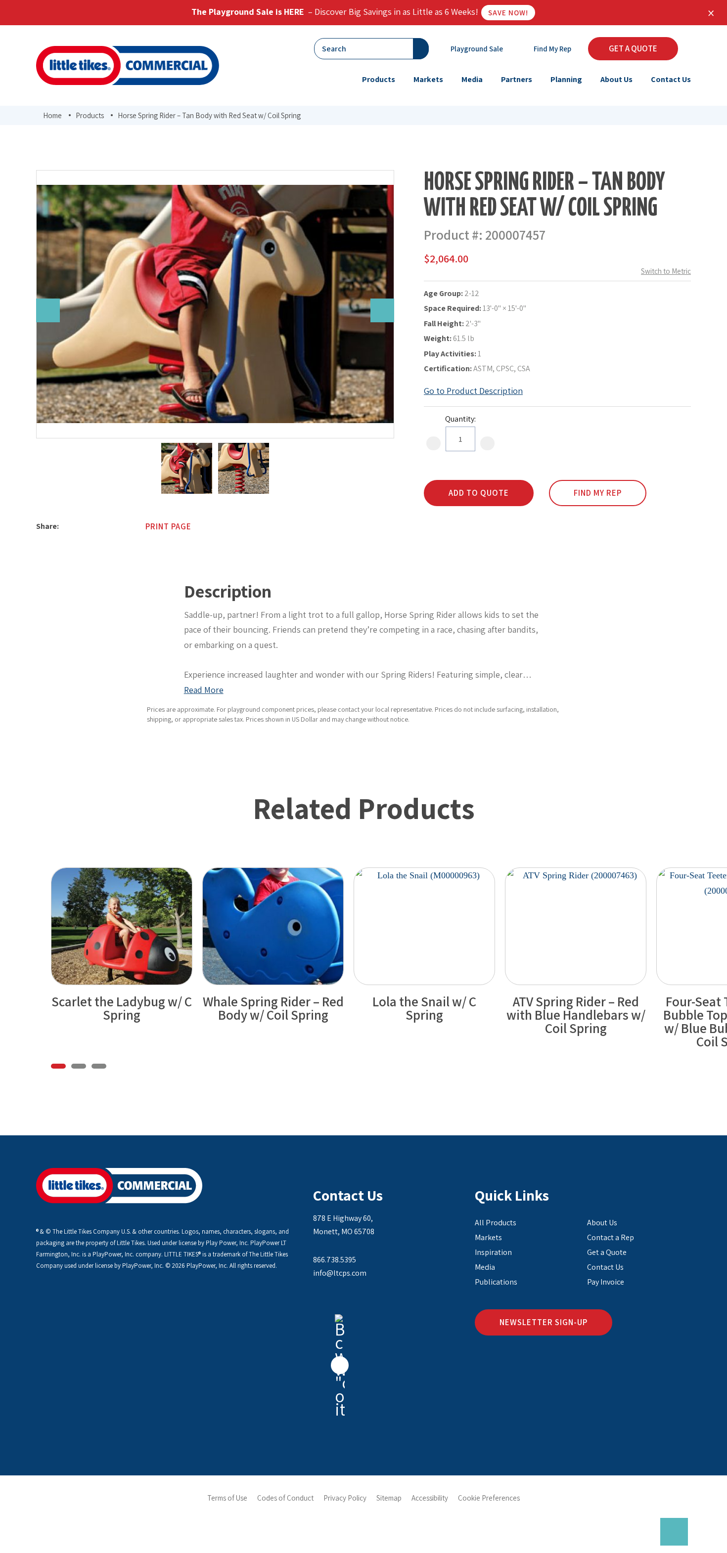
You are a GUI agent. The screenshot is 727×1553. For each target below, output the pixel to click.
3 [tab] (98, 1066)
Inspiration (493, 1252)
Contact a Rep (610, 1237)
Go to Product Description (473, 390)
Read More (204, 689)
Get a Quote (607, 1252)
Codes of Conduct (285, 1498)
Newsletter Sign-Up (544, 1322)
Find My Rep (551, 48)
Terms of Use (227, 1498)
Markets (488, 1237)
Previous (48, 310)
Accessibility (429, 1498)
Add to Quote (479, 492)
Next (382, 310)
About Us (602, 1222)
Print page (168, 526)
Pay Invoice (605, 1282)
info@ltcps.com (339, 1273)
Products (90, 115)
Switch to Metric (666, 271)
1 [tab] (58, 1066)
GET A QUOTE (633, 48)
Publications (496, 1282)
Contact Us (348, 1195)
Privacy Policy (344, 1498)
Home (52, 115)
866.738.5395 (334, 1259)
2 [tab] (78, 1066)
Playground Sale (476, 48)
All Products (495, 1222)
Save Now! (508, 12)
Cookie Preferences (489, 1498)
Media (485, 1267)
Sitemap (389, 1498)
